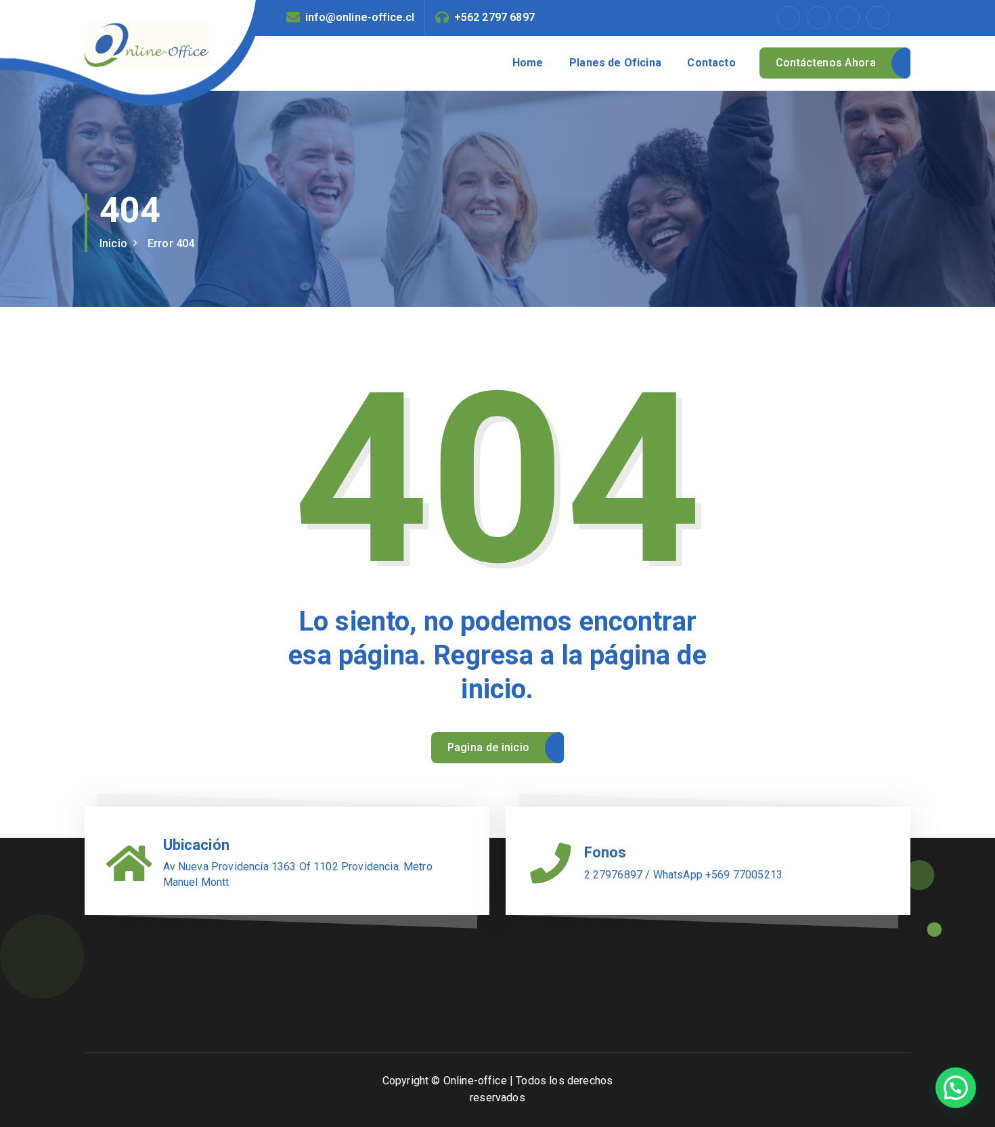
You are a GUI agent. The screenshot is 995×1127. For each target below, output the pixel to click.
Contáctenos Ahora (826, 62)
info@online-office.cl (359, 17)
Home (528, 62)
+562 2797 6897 (494, 17)
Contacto (711, 62)
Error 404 (171, 243)
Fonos (605, 852)
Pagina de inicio (488, 747)
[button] (955, 1087)
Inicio (113, 243)
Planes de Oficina (615, 62)
